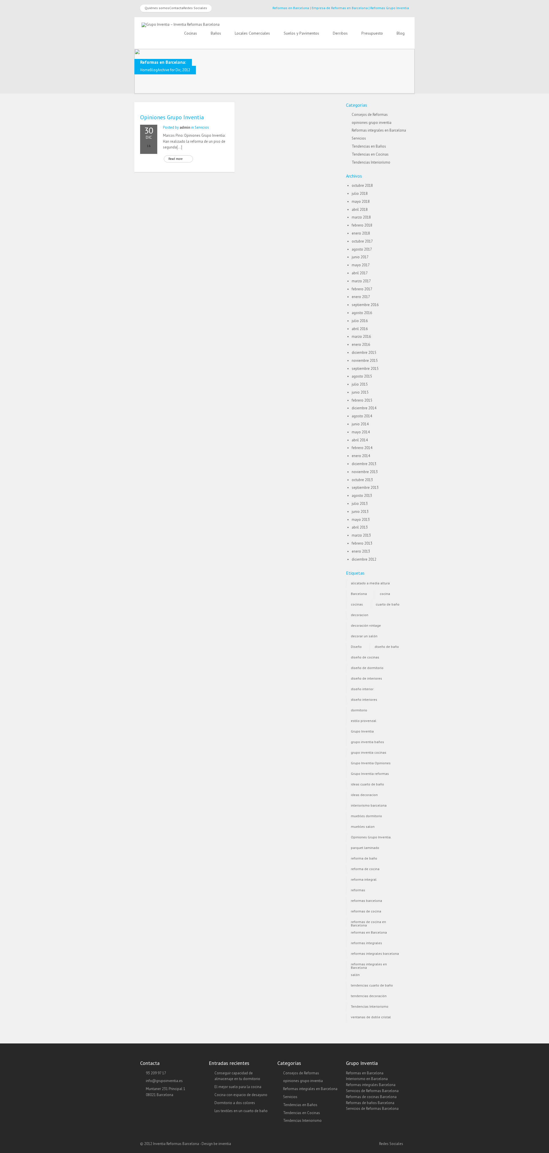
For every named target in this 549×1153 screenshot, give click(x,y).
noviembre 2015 (365, 360)
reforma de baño (364, 858)
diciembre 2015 (364, 352)
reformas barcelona (366, 900)
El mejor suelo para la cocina (237, 1086)
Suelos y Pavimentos (301, 33)
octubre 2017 (362, 241)
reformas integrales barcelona (375, 953)
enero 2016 (361, 344)
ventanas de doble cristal (371, 1017)
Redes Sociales (195, 8)
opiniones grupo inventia (371, 122)
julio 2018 (360, 193)
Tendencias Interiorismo (371, 162)
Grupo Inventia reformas (370, 773)
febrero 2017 (362, 289)
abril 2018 (360, 209)
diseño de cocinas (365, 657)
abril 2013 (360, 527)
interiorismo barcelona (369, 805)
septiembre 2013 (365, 487)
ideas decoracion (364, 795)
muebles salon (363, 826)
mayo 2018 (361, 201)
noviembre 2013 (365, 471)
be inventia (222, 1143)
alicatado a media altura (370, 583)
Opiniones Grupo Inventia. (371, 837)
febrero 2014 (362, 447)
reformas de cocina (366, 911)
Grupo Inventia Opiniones (371, 763)
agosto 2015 (362, 376)
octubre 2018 (362, 185)
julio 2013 (360, 503)
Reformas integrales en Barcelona (379, 130)
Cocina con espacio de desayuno (240, 1094)
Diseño (356, 646)
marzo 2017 (361, 281)
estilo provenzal (363, 721)
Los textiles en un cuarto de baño (241, 1110)
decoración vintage (366, 625)
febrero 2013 (362, 543)
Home (145, 70)
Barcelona (359, 594)
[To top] (275, 1137)
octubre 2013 (362, 479)
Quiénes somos (157, 8)
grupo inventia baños (367, 742)
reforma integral (364, 879)
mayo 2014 (361, 432)
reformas (358, 890)
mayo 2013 (361, 519)
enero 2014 (361, 455)
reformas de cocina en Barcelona (368, 923)
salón (355, 975)
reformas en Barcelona (369, 932)
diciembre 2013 (364, 463)
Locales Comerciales (252, 33)
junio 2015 (360, 392)
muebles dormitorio (366, 816)
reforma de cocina (365, 869)
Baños (216, 33)
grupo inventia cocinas (368, 752)
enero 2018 (361, 233)
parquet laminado (365, 848)
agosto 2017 (362, 249)
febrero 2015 (362, 400)
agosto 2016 (362, 312)
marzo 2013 (361, 535)
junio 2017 (360, 257)
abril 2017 (360, 273)
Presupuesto (372, 33)
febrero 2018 (362, 225)
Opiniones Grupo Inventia (172, 117)
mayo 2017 (361, 265)
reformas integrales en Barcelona (369, 965)
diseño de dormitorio (367, 668)
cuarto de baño (387, 604)
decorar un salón (364, 636)
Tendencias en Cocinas (370, 154)
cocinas (357, 604)
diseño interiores (364, 699)
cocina (385, 594)
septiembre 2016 (365, 304)
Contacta (176, 8)
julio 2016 (360, 320)
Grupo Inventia (362, 731)
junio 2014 (360, 424)
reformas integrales (366, 943)
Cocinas (190, 33)
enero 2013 (361, 551)
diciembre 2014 (364, 408)
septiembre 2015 (365, 368)
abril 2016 (360, 328)
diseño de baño (387, 646)
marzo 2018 (361, 217)
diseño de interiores (366, 678)
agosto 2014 (362, 416)
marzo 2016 (361, 336)
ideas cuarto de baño (367, 784)
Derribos (340, 33)
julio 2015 (360, 384)
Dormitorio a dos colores (234, 1102)
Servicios (202, 127)
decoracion (359, 615)
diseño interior (362, 689)
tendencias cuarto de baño (372, 985)
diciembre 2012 (364, 559)
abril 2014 (360, 440)
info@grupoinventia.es (164, 1080)
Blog (401, 33)
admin (185, 127)
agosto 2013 (362, 495)
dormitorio (359, 710)
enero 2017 (361, 296)
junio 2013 (360, 511)
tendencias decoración (369, 996)
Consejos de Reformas (370, 114)
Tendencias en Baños (369, 146)
